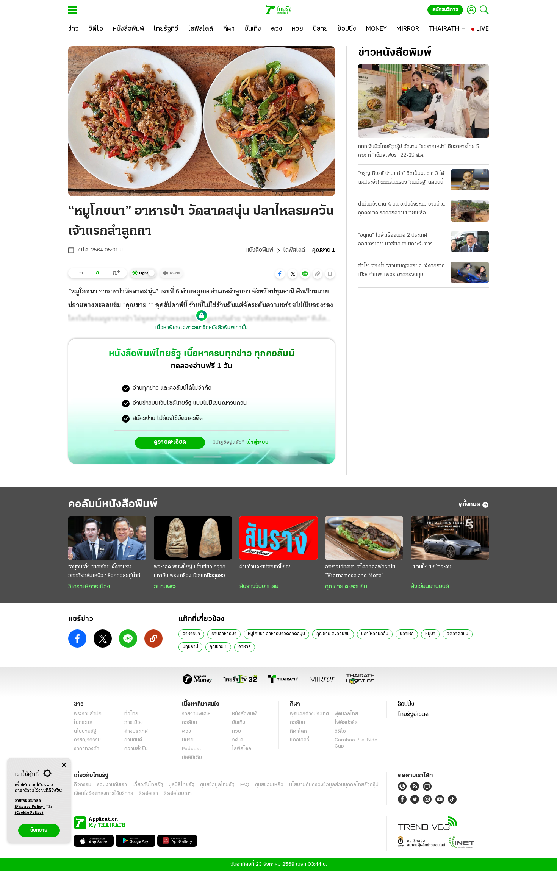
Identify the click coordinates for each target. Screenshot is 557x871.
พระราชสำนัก (88, 714)
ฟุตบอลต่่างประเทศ (309, 714)
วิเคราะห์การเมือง (89, 587)
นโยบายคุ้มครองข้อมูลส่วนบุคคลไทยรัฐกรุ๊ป (334, 785)
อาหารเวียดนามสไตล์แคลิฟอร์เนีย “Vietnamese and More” (360, 571)
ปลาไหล (407, 634)
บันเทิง (238, 723)
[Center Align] (64, 765)
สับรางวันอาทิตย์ (258, 587)
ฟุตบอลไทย (346, 714)
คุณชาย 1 (218, 647)
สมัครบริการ (445, 9)
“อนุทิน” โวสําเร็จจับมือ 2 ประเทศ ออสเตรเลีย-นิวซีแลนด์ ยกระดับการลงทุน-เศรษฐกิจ (395, 240)
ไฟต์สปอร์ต (346, 723)
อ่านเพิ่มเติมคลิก (30, 804)
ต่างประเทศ (136, 731)
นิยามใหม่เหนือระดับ (431, 567)
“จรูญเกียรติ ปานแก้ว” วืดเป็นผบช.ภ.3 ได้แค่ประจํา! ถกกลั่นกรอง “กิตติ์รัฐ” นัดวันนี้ (401, 178)
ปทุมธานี (190, 647)
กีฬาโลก (298, 731)
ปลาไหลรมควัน (374, 634)
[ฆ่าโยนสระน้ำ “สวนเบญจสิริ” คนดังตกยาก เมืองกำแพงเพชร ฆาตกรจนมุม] (470, 272)
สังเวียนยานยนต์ (430, 587)
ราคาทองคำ (86, 749)
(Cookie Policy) (29, 813)
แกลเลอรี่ (299, 740)
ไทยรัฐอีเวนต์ (413, 715)
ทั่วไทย (131, 714)
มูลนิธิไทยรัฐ (181, 785)
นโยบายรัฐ (85, 731)
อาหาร (244, 647)
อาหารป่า (191, 634)
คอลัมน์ (189, 723)
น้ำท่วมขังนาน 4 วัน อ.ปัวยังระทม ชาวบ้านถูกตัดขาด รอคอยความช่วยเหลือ (401, 208)
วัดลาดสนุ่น (457, 634)
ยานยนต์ (133, 740)
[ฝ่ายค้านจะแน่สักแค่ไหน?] (278, 538)
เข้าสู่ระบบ (257, 442)
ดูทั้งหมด (469, 504)
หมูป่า (430, 634)
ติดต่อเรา (148, 793)
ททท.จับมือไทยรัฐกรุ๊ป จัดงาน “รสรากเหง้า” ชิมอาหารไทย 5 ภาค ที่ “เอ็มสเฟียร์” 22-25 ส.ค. (418, 151)
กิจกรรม (82, 785)
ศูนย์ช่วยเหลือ (269, 785)
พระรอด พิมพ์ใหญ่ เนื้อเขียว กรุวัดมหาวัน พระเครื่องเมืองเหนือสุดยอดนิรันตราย (192, 572)
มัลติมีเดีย (192, 757)
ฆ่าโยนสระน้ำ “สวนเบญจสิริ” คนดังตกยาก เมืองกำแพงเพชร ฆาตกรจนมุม (401, 270)
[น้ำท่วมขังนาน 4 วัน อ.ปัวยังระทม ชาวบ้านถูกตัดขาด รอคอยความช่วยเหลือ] (470, 210)
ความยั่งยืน (136, 749)
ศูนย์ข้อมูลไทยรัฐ (217, 785)
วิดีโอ (237, 740)
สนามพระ (165, 587)
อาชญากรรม (87, 740)
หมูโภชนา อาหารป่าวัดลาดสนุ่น (276, 634)
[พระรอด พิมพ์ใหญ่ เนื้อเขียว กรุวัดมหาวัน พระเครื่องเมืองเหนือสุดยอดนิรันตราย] (193, 538)
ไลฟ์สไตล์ (294, 250)
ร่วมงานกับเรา (112, 785)
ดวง (186, 731)
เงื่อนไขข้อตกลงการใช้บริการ (103, 793)
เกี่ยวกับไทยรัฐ (148, 785)
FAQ (244, 785)
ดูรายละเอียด (170, 442)
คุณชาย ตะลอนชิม (346, 587)
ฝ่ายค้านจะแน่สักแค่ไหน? (264, 567)
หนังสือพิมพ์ (259, 250)
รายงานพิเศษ (196, 714)
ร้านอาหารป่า (223, 634)
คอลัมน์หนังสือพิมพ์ (113, 504)
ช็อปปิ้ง (406, 704)
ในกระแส (83, 723)
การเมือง (133, 723)
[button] (280, 274)
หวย (236, 731)
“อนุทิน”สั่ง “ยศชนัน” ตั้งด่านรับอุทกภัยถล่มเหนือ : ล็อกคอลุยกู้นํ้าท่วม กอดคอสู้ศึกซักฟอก (107, 572)
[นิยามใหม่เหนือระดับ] (450, 538)
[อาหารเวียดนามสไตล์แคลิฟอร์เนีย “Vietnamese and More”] (364, 538)
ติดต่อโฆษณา (178, 793)
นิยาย (188, 740)
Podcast (191, 749)
